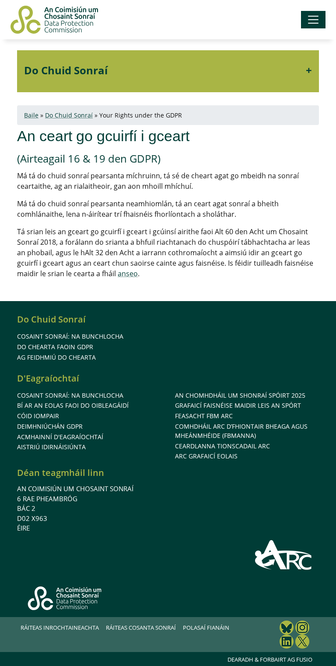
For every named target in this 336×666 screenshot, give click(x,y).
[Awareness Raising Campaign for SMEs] (283, 554)
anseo (128, 273)
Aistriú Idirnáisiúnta (51, 447)
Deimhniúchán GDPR (50, 426)
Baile (31, 115)
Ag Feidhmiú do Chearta (56, 357)
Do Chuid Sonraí (66, 70)
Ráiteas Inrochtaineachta (60, 627)
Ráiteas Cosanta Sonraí (141, 627)
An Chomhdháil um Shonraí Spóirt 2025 (240, 395)
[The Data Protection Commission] (54, 19)
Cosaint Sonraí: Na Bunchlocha (70, 336)
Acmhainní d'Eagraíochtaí (60, 437)
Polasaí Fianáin (206, 627)
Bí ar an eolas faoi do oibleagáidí (73, 405)
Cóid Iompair (38, 416)
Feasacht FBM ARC (204, 416)
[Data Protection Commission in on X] (302, 643)
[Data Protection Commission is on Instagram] (302, 629)
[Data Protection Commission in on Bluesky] (287, 629)
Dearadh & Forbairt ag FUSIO (270, 659)
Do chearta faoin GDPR (55, 347)
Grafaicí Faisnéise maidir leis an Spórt (238, 405)
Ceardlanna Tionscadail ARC (222, 446)
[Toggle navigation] (313, 19)
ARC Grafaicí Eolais (206, 456)
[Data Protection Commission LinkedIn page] (287, 643)
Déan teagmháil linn (60, 473)
